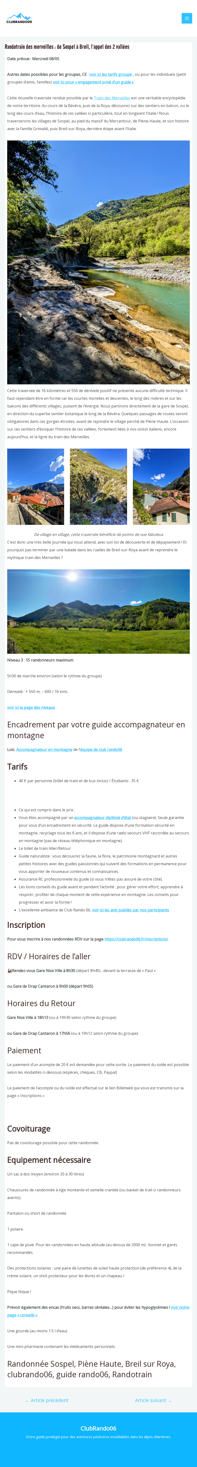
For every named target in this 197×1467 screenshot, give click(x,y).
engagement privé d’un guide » (106, 82)
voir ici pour (64, 82)
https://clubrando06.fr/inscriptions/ (136, 939)
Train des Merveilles (112, 98)
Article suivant (153, 1400)
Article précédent (46, 1400)
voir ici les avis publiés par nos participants (130, 910)
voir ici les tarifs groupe (110, 74)
